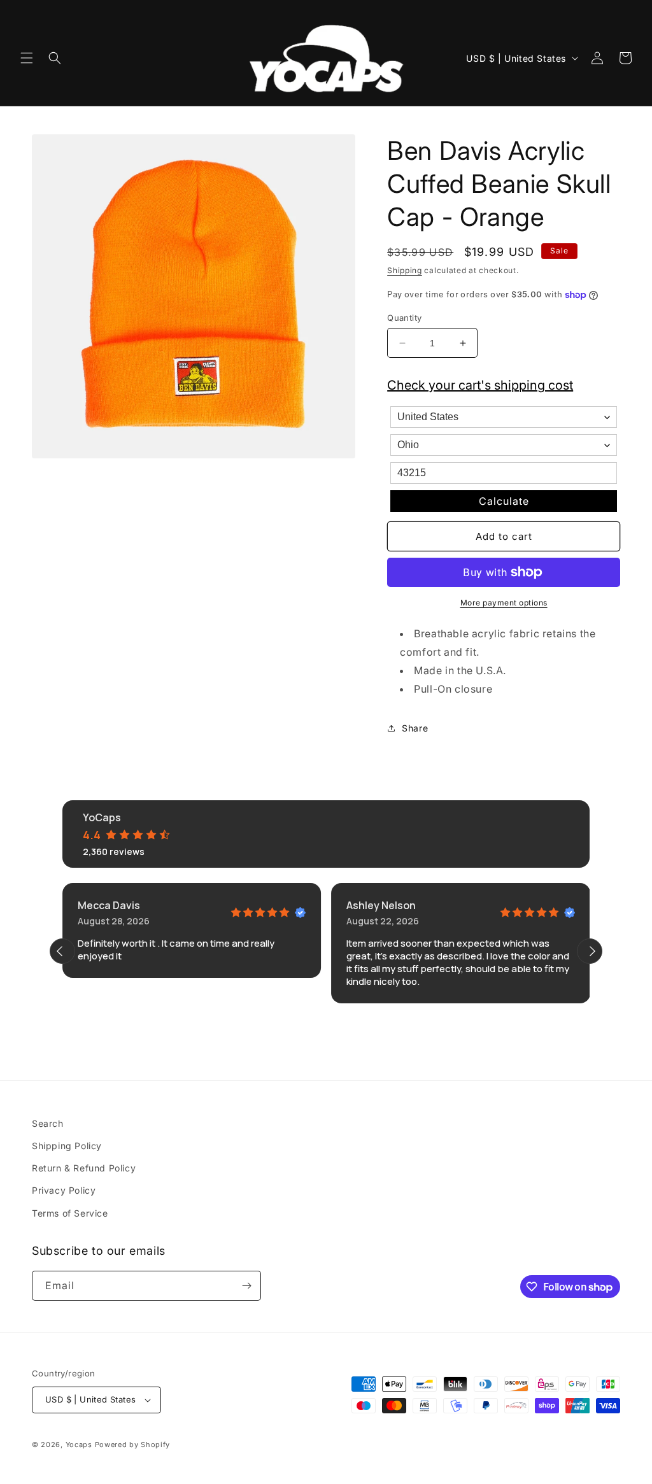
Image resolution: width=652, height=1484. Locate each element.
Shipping (404, 270)
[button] (27, 58)
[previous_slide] (62, 951)
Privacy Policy (64, 1190)
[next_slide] (589, 951)
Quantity (404, 318)
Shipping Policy (67, 1145)
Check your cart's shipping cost (480, 385)
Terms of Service (70, 1213)
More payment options (504, 602)
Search (48, 1123)
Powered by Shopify (133, 1444)
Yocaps (79, 1444)
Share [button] (415, 728)
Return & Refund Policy (84, 1167)
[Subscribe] (246, 1286)
